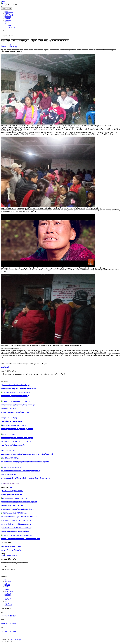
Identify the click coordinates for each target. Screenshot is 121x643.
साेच (9, 25)
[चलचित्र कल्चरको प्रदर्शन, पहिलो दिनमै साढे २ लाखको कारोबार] (60, 47)
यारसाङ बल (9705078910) (8, 623)
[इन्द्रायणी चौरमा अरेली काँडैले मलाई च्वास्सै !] (60, 441)
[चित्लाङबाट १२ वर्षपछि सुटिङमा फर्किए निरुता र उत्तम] (60, 409)
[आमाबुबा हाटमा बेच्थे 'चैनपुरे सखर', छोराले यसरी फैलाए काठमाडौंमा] (60, 385)
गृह (5, 580)
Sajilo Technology (15, 639)
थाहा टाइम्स (11, 27)
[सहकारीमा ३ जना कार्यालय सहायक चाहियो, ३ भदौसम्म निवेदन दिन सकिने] (60, 535)
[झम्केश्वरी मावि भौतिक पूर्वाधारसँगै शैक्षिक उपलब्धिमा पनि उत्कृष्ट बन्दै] (60, 498)
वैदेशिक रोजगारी (9, 15)
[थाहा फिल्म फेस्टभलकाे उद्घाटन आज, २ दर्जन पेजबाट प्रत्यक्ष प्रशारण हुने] (60, 467)
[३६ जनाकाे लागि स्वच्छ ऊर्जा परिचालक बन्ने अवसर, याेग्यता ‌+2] (60, 506)
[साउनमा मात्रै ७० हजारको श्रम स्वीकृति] (60, 491)
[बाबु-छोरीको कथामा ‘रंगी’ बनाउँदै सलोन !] (60, 418)
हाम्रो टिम (7, 585)
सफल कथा (8, 20)
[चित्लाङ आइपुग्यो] (60, 425)
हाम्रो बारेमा (8, 581)
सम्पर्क (6, 586)
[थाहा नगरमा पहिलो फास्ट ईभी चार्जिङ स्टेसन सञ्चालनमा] (60, 520)
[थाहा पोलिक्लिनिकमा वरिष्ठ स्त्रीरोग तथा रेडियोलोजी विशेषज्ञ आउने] (60, 513)
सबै (11, 487)
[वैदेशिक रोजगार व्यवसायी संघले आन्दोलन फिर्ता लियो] (60, 528)
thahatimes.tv (8, 605)
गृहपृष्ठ (9, 12)
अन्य (6, 23)
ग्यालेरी (6, 583)
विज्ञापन (7, 22)
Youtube (14, 555)
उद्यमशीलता (8, 17)
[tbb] (10, 483)
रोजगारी (7, 13)
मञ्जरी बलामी (10, 45)
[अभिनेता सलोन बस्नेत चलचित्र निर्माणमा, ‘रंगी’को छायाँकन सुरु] (60, 401)
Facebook (4, 555)
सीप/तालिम (7, 18)
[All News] (3, 1)
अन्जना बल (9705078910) (8, 631)
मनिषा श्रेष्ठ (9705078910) (8, 616)
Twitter (9, 555)
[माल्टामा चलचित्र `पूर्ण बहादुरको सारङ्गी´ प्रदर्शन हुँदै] (60, 392)
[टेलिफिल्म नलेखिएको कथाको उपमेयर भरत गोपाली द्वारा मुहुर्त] (60, 434)
